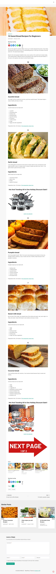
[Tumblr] (20, 44)
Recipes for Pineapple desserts (13, 470)
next (53, 518)
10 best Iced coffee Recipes (12, 496)
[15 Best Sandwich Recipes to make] (28, 466)
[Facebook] (11, 44)
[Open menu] (54, 2)
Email (23, 557)
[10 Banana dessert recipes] (41, 466)
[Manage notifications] (53, 571)
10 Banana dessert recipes (40, 470)
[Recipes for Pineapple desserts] (14, 466)
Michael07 (11, 38)
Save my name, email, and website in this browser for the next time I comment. (23, 560)
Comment (9, 542)
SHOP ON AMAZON (28, 213)
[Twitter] (15, 44)
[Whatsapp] (18, 44)
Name (8, 557)
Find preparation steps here (27, 185)
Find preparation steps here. (27, 126)
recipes (13, 489)
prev (2, 518)
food (10, 489)
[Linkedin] (13, 44)
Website (38, 557)
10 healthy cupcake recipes (44, 496)
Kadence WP (37, 570)
